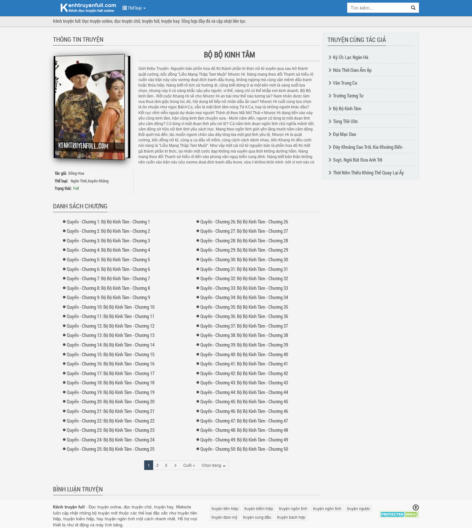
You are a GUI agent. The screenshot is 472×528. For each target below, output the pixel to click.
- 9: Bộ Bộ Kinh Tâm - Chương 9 (108, 297)
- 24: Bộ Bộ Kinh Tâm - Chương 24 (110, 439)
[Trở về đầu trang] (416, 507)
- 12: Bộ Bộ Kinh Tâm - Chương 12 (110, 326)
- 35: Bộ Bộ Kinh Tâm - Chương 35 (244, 307)
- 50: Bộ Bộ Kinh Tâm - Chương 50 (244, 449)
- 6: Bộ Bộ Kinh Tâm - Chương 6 (108, 269)
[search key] (377, 8)
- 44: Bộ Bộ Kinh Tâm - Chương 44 (244, 392)
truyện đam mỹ (224, 517)
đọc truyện (133, 507)
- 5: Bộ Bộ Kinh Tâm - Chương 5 (108, 259)
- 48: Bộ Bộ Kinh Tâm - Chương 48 (244, 430)
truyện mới (108, 513)
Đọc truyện (99, 507)
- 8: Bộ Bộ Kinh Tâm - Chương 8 (108, 288)
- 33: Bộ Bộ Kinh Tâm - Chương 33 (244, 288)
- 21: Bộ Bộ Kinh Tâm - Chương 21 (110, 411)
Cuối (189, 465)
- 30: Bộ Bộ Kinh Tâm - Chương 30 (244, 259)
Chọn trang (212, 465)
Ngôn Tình (79, 181)
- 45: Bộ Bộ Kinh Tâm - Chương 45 (244, 401)
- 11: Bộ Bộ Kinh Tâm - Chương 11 (110, 316)
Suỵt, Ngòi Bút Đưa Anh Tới (357, 159)
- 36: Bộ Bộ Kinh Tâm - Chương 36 (244, 316)
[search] (413, 8)
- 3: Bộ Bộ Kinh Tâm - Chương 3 (108, 240)
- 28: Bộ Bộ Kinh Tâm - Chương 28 (244, 240)
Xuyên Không (98, 181)
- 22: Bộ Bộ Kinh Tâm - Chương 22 (110, 420)
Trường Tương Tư (348, 95)
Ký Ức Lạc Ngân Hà (350, 57)
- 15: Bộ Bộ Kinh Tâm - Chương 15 (110, 354)
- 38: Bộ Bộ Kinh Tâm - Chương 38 (244, 335)
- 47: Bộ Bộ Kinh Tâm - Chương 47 (244, 420)
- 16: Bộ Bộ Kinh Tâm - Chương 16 (110, 363)
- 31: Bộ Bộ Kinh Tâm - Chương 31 (244, 269)
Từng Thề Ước (345, 121)
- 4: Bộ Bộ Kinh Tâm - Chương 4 (108, 250)
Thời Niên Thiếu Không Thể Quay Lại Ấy (368, 172)
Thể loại (135, 8)
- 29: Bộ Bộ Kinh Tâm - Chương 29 (244, 250)
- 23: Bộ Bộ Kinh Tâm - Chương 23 (110, 430)
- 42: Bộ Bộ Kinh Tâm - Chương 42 (244, 373)
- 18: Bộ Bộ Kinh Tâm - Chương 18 (110, 382)
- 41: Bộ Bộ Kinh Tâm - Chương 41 (244, 363)
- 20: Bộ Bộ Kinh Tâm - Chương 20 (110, 401)
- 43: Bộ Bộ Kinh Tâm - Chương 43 (244, 382)
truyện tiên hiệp (225, 508)
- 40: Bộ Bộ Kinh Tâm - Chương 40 (244, 354)
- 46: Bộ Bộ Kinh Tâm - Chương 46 (244, 411)
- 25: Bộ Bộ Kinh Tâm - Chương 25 (110, 449)
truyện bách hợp (291, 517)
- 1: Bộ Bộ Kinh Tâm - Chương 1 (108, 221)
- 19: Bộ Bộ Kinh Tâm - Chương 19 (110, 392)
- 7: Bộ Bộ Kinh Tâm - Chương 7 (108, 278)
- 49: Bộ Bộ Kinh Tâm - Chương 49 (244, 439)
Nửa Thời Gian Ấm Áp (352, 70)
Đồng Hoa (76, 173)
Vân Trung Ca (345, 83)
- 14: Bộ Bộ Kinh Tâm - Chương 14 (110, 344)
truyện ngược (358, 508)
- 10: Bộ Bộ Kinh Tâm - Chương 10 (110, 307)
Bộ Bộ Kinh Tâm (347, 108)
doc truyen (84, 7)
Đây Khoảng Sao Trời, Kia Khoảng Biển (367, 147)
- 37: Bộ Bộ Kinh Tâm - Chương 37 (244, 326)
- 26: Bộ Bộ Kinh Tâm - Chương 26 (244, 221)
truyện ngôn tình (120, 518)
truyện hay (163, 507)
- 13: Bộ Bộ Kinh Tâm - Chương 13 (110, 335)
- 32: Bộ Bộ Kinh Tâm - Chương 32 (244, 278)
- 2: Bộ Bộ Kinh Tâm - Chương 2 (108, 231)
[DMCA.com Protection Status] (399, 514)
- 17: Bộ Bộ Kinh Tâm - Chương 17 (110, 373)
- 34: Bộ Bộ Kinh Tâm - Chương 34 (244, 297)
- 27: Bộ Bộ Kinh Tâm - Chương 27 (244, 231)
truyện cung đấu (257, 517)
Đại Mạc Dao (344, 134)
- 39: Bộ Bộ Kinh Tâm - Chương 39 (244, 344)
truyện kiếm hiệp (78, 518)
